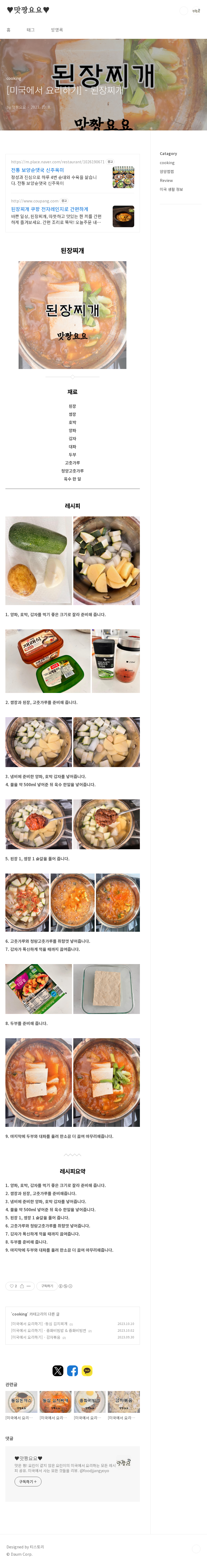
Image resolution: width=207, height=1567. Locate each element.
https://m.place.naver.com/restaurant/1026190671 (58, 162)
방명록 (57, 29)
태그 (31, 29)
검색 (184, 11)
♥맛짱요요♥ (28, 10)
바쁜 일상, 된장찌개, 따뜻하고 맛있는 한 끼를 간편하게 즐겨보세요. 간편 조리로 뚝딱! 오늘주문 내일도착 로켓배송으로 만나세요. (56, 219)
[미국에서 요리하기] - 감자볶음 (35, 1337)
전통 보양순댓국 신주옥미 (37, 170)
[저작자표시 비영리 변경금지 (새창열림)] (65, 1286)
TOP (196, 1549)
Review (166, 180)
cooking (19, 1314)
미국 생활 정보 (171, 189)
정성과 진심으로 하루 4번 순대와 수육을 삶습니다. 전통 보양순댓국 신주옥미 (54, 180)
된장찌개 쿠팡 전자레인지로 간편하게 (49, 209)
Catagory (168, 153)
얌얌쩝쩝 (167, 171)
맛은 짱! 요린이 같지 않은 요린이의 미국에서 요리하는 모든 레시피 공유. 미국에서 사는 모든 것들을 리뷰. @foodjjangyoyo (65, 1468)
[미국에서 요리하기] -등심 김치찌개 (39, 1323)
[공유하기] (22, 1286)
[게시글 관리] (28, 1286)
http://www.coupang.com (34, 201)
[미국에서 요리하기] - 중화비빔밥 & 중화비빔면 (48, 1330)
